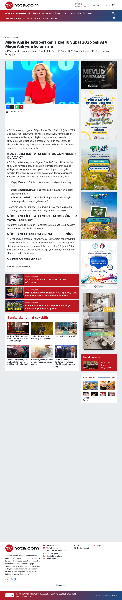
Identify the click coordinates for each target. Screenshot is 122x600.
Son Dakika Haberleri (54, 556)
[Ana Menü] (113, 18)
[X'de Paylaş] (12, 107)
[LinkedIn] (16, 579)
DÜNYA (57, 13)
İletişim (99, 545)
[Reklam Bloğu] (99, 75)
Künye (76, 545)
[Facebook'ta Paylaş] (8, 107)
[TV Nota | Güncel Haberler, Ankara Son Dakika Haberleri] (22, 5)
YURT (65, 13)
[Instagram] (12, 579)
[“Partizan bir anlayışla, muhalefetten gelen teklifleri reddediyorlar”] (18, 351)
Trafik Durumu (52, 548)
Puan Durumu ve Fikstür (56, 551)
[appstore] (61, 585)
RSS (11, 595)
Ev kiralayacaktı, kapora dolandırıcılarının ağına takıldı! (42, 362)
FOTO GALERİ (23, 13)
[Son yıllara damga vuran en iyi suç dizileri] (107, 385)
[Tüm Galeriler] (113, 377)
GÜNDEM (9, 13)
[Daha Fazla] (21, 107)
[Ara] (113, 13)
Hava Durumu (51, 545)
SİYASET (36, 13)
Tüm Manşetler (52, 553)
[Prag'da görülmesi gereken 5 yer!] (90, 385)
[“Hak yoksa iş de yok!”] (66, 328)
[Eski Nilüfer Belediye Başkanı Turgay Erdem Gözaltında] (111, 394)
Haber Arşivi (51, 559)
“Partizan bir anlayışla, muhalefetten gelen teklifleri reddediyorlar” (17, 362)
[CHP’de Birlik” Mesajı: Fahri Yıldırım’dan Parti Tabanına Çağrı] (18, 328)
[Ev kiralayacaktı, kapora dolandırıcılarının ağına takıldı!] (42, 351)
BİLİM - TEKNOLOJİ (15, 18)
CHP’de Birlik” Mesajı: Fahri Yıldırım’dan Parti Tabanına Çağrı (17, 338)
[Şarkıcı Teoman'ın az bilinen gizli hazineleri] (42, 328)
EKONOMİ (47, 13)
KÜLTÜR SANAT (85, 13)
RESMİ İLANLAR (50, 18)
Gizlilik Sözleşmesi (81, 548)
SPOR (72, 13)
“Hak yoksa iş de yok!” (65, 336)
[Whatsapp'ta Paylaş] (17, 107)
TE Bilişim (113, 595)
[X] (7, 579)
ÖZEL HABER (33, 18)
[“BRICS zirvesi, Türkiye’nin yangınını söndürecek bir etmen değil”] (66, 351)
